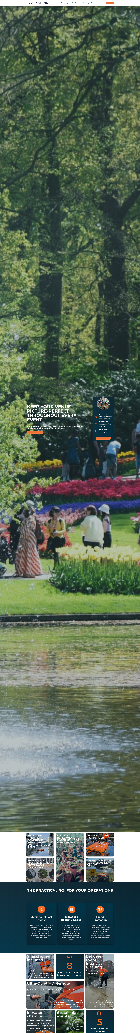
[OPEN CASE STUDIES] (80, 3)
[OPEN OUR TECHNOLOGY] (68, 3)
